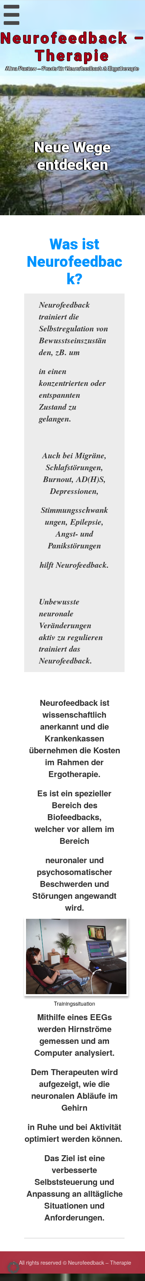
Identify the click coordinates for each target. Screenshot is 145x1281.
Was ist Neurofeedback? (74, 262)
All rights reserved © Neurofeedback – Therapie (75, 1262)
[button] (13, 1267)
